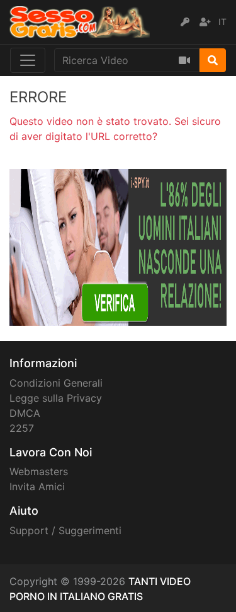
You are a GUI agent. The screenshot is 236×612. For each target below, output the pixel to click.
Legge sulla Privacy (55, 398)
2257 (21, 428)
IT (222, 21)
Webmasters (38, 471)
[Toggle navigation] (27, 60)
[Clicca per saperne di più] (118, 246)
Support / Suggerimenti (65, 530)
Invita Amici (37, 486)
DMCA (24, 413)
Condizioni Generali (56, 383)
